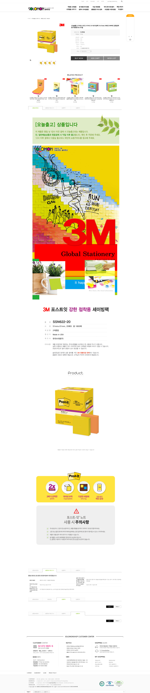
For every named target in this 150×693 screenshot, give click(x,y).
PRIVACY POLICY (53, 673)
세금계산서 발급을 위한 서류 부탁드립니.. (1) (77, 662)
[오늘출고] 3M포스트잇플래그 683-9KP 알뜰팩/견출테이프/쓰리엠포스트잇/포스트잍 (75, 99)
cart (98, 1)
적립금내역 (97, 660)
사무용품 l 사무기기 (36, 18)
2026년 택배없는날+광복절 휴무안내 (75, 646)
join (87, 1)
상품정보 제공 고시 (49, 108)
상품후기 (64, 108)
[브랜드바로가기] (85, 48)
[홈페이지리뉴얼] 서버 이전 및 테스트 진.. (76, 652)
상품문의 (78, 108)
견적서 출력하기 (112, 664)
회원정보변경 (112, 660)
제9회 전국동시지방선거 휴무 (73, 648)
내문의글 (97, 666)
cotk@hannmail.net (57, 684)
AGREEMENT (37, 673)
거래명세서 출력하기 (113, 666)
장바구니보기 (98, 662)
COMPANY (29, 673)
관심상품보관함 (98, 664)
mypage (92, 1)
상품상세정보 (35, 108)
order (102, 1)
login (82, 1)
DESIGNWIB (74, 686)
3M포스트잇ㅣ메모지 (45, 18)
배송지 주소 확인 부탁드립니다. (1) (75, 666)
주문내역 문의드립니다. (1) (73, 664)
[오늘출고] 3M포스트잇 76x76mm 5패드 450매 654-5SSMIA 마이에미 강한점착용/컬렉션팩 (93, 99)
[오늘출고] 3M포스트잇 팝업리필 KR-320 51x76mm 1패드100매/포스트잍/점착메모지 (56, 99)
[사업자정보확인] (52, 682)
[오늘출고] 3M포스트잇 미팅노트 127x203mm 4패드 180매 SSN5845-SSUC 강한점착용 (38, 99)
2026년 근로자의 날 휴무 (72, 650)
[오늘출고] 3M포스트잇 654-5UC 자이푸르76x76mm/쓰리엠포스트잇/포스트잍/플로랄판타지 (111, 99)
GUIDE (44, 673)
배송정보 (49, 599)
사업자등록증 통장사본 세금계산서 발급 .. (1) (77, 660)
